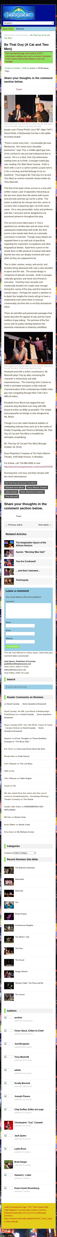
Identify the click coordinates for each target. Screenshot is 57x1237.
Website (9, 638)
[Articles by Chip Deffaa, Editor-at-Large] (8, 1115)
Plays (13, 35)
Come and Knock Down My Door (30, 749)
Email (8, 630)
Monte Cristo (20, 817)
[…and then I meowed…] (9, 574)
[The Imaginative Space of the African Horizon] (9, 546)
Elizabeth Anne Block (15, 487)
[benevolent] (9, 884)
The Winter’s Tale (22, 937)
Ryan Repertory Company (32, 492)
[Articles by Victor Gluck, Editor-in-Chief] (8, 1036)
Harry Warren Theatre (37, 487)
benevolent (19, 879)
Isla (16, 902)
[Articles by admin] (8, 1076)
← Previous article (14, 525)
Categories (9, 853)
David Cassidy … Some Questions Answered (26, 704)
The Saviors (20, 994)
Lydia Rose (20, 1149)
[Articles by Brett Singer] (8, 1167)
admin (17, 1070)
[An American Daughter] (9, 930)
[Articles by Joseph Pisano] (8, 1102)
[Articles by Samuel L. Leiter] (8, 1181)
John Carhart (11, 492)
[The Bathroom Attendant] (9, 872)
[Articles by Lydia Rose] (8, 1154)
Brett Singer (20, 1162)
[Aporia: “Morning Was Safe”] (9, 555)
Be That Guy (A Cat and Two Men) (21, 483)
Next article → (44, 525)
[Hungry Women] (9, 976)
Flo (12, 771)
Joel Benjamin (21, 1044)
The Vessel (19, 960)
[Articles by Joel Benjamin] (8, 1049)
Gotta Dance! (24, 756)
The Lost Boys (26, 764)
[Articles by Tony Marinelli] (8, 1062)
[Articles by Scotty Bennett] (8, 1089)
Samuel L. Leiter (22, 1175)
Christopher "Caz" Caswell (28, 1122)
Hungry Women (21, 971)
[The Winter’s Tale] (9, 941)
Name (8, 622)
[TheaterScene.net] (28, 13)
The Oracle (28, 799)
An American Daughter (24, 925)
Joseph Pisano (22, 1096)
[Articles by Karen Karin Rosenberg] (8, 1194)
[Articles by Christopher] (8, 1128)
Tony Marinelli (12, 496)
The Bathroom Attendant (25, 868)
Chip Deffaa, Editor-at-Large (29, 1109)
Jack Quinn (20, 1136)
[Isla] (9, 907)
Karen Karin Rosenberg (26, 1188)
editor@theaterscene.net (15, 670)
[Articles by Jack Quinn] (8, 1141)
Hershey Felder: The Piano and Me (29, 983)
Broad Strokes (21, 914)
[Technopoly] (9, 583)
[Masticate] (9, 895)
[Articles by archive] (8, 1023)
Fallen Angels (26, 778)
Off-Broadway (43, 68)
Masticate (20, 29)
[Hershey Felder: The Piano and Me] (9, 988)
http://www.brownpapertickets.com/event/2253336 (28, 467)
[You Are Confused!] (9, 565)
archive (32, 68)
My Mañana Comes (25, 832)
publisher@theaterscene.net (17, 664)
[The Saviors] (9, 999)
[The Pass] (9, 953)
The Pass (19, 948)
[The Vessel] (9, 965)
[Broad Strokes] (9, 918)
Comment (10, 601)
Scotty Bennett (22, 1083)
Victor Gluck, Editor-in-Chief (29, 1031)
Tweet (19, 89)
